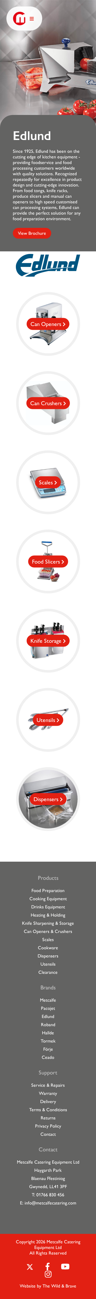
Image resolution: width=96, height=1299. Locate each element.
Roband (48, 1024)
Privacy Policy (48, 1126)
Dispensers (48, 956)
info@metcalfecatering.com (50, 1203)
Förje (48, 1049)
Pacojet (48, 1008)
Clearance (48, 972)
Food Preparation (48, 890)
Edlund (48, 1016)
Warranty (48, 1093)
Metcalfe (48, 1000)
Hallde (48, 1033)
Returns (48, 1118)
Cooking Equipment (48, 899)
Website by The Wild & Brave (48, 1286)
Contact (48, 1134)
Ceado (48, 1057)
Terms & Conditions (48, 1110)
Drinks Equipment (48, 907)
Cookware (48, 948)
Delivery (48, 1101)
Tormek (48, 1041)
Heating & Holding (48, 915)
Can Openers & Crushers (48, 931)
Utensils (48, 964)
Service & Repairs (48, 1085)
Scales (48, 939)
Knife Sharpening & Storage (48, 923)
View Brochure (32, 233)
